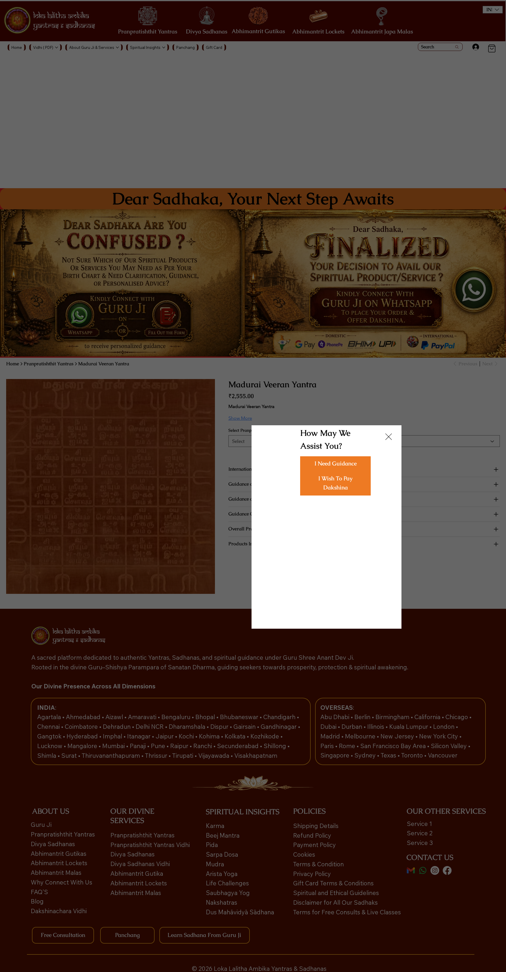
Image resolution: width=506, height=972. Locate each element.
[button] (335, 464)
